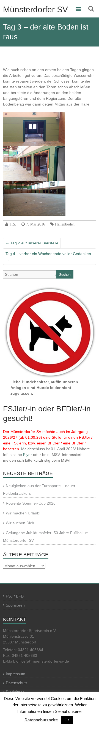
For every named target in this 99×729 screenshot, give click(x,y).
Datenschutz (17, 683)
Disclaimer (15, 692)
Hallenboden (65, 224)
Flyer (27, 454)
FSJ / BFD (15, 596)
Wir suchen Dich (20, 523)
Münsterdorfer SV (35, 9)
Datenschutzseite (41, 720)
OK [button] (67, 720)
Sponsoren (15, 605)
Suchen (65, 275)
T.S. (13, 224)
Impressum (15, 674)
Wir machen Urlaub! (23, 513)
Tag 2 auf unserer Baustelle (32, 243)
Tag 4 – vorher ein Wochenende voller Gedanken (48, 256)
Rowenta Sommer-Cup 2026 (31, 503)
